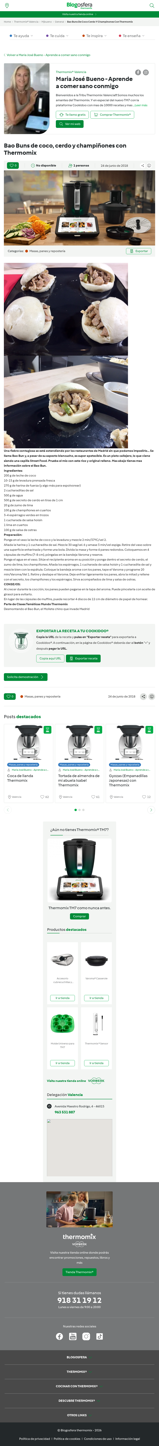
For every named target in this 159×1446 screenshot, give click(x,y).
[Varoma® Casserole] (96, 958)
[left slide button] (8, 810)
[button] (152, 6)
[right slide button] (151, 810)
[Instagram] (86, 1336)
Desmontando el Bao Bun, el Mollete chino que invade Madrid (47, 609)
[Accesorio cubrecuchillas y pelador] (62, 958)
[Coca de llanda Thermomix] (28, 746)
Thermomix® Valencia (26, 21)
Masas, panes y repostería (23, 764)
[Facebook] (59, 1336)
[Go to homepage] (79, 5)
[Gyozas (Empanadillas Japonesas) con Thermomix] (130, 746)
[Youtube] (72, 1336)
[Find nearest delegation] (7, 6)
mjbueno (46, 21)
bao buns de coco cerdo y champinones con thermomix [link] (100, 21)
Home (7, 21)
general (59, 21)
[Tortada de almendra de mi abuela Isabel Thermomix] (79, 746)
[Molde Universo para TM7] (62, 1023)
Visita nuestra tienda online (77, 14)
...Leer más (140, 105)
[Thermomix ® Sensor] (96, 1023)
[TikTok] (99, 1336)
